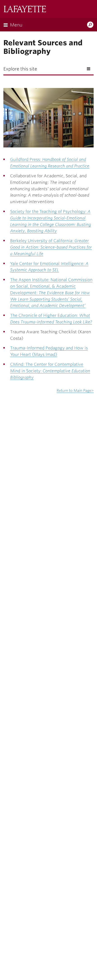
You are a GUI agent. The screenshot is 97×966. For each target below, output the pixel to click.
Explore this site (20, 69)
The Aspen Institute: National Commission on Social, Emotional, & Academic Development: (51, 292)
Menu (16, 25)
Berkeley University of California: (51, 247)
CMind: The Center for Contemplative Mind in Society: (50, 371)
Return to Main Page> (75, 390)
